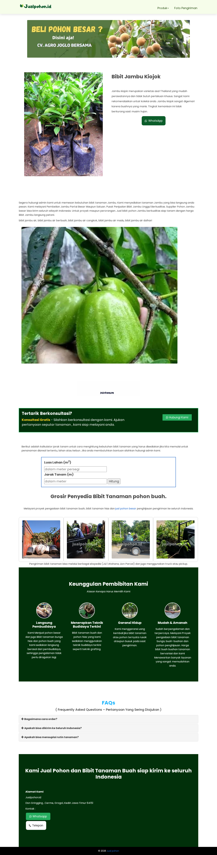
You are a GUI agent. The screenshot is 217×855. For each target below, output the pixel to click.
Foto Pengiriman (185, 8)
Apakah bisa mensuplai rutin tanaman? (51, 737)
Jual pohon (113, 850)
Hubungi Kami (178, 417)
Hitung (114, 481)
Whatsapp (39, 816)
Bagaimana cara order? (40, 719)
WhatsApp (155, 121)
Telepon (37, 825)
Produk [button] (162, 8)
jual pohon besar (125, 508)
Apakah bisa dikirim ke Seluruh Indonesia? (53, 728)
